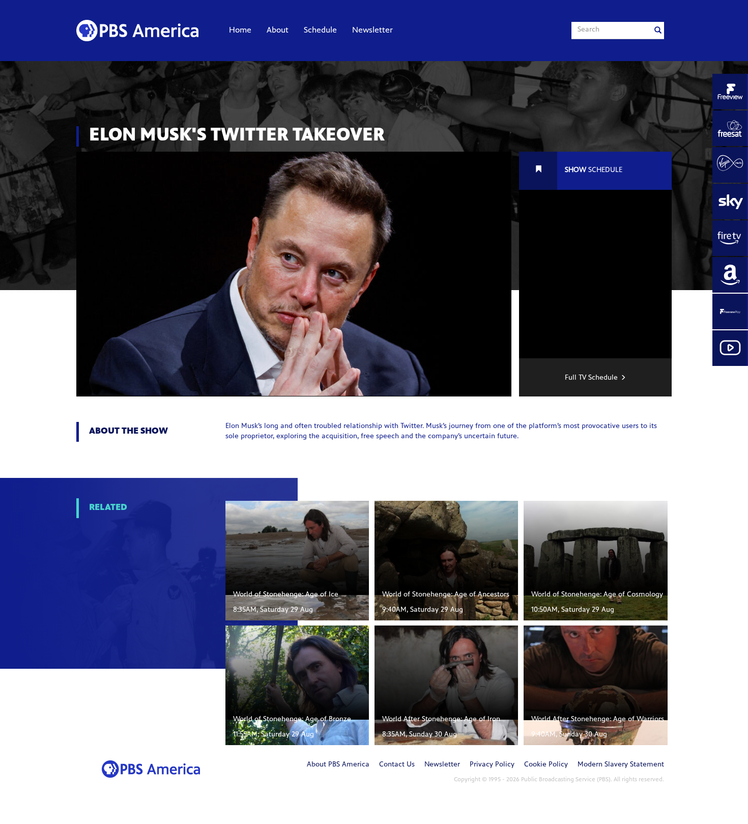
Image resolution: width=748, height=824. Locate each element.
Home (240, 30)
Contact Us (397, 765)
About (278, 30)
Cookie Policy (546, 765)
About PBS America (338, 765)
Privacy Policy (492, 765)
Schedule (320, 30)
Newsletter (372, 30)
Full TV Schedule (591, 378)
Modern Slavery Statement (621, 765)
